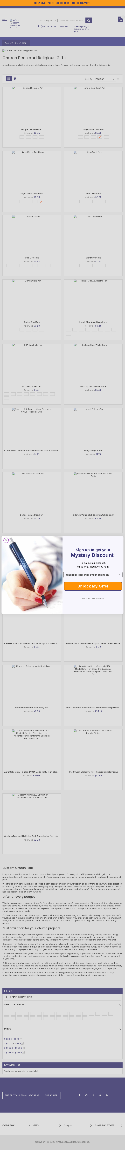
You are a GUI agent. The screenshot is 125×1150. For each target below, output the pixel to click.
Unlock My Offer (93, 586)
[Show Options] (119, 575)
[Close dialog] (6, 540)
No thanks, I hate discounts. (93, 598)
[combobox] (92, 575)
